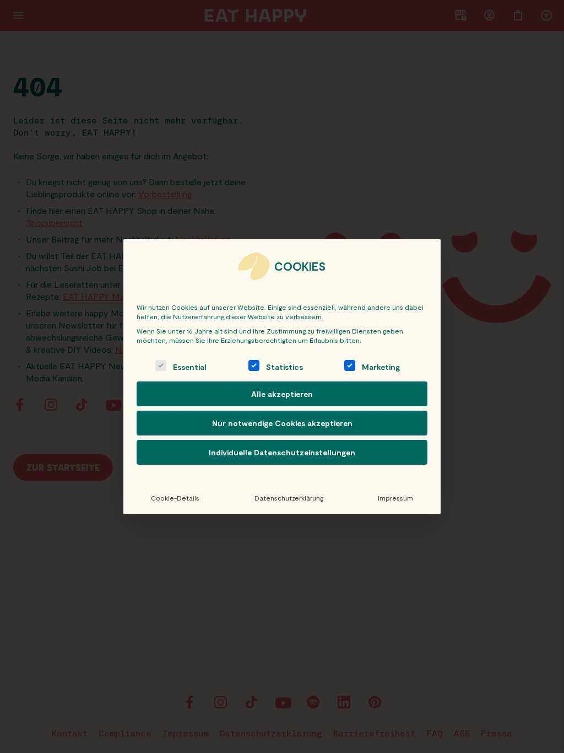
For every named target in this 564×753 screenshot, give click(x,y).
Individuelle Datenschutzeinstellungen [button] (282, 452)
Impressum (395, 498)
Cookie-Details (175, 498)
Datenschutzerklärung (288, 498)
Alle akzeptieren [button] (282, 394)
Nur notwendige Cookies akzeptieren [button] (282, 423)
